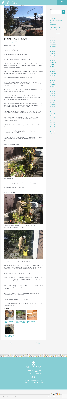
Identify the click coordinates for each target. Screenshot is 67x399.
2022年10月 (53, 89)
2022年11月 (53, 86)
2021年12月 (53, 109)
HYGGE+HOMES (33, 371)
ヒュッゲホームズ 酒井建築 (33, 373)
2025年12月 (53, 44)
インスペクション (54, 29)
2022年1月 (52, 106)
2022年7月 (52, 93)
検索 (51, 9)
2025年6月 (52, 53)
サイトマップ (13, 396)
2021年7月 (52, 120)
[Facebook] (35, 377)
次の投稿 (38, 343)
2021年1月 (52, 133)
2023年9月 (52, 78)
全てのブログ (8, 42)
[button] (41, 2)
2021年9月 (52, 115)
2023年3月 (52, 82)
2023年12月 (53, 73)
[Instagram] (32, 377)
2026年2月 (52, 40)
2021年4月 (52, 126)
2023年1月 (52, 84)
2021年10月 (53, 113)
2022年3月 (52, 102)
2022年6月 (52, 95)
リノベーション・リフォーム (56, 27)
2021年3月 (52, 129)
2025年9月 (52, 49)
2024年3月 (52, 66)
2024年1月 (52, 71)
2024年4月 (52, 64)
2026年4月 (52, 38)
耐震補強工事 (53, 24)
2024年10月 (53, 62)
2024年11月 (53, 60)
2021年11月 (52, 111)
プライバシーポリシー (6, 396)
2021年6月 (52, 122)
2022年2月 (52, 104)
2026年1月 (52, 42)
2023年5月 (52, 80)
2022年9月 (52, 91)
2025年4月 (52, 58)
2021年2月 (52, 131)
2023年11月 (53, 75)
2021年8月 (52, 118)
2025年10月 (53, 46)
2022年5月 (52, 98)
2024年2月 (52, 69)
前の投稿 (9, 343)
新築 (51, 22)
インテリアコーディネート (56, 20)
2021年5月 (52, 124)
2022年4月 (52, 100)
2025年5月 (52, 55)
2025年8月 (52, 51)
